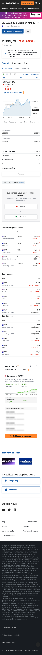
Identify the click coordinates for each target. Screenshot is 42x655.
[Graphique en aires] (7, 74)
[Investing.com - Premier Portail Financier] (13, 3)
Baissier (23, 206)
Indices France (16, 9)
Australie (21, 182)
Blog (3, 522)
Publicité (26, 526)
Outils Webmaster (8, 535)
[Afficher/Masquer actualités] (15, 74)
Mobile (4, 526)
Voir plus (21, 174)
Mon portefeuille (8, 531)
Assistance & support (30, 531)
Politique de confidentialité (11, 635)
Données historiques (22, 69)
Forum (26, 63)
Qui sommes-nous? (30, 522)
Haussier (23, 217)
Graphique (16, 63)
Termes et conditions (9, 628)
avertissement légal (8, 642)
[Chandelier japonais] (4, 74)
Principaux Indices (31, 9)
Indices (5, 9)
